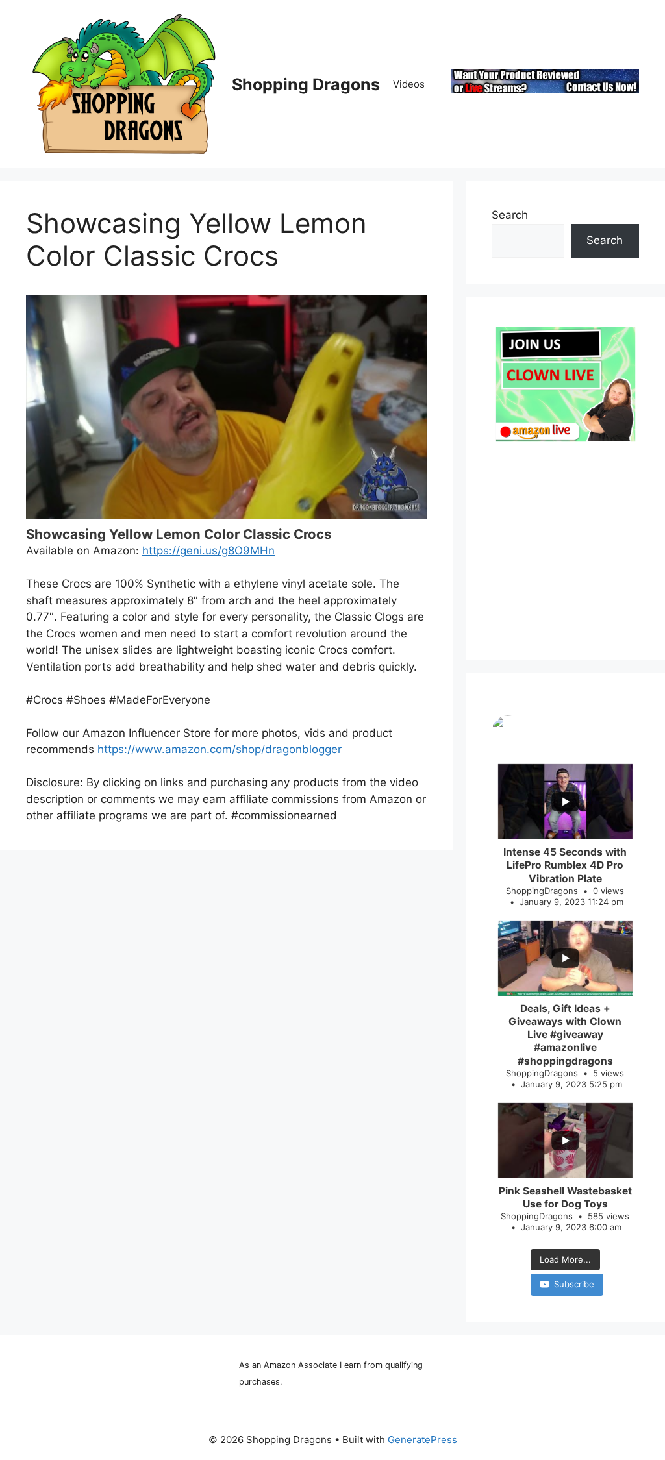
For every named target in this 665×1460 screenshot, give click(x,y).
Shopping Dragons (306, 84)
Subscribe (574, 1284)
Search (510, 214)
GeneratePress (422, 1439)
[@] (565, 731)
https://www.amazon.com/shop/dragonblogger (219, 749)
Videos (409, 84)
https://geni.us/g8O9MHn (208, 550)
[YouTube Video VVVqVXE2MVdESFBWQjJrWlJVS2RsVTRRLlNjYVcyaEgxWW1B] (226, 407)
